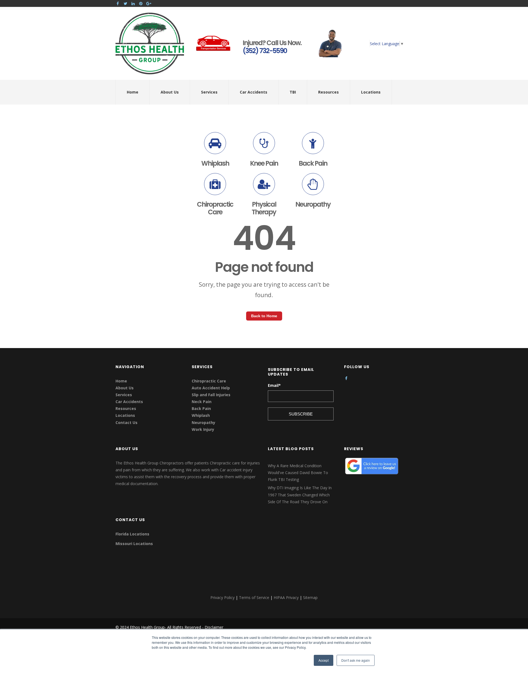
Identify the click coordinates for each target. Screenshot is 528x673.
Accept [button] (323, 660)
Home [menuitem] (132, 92)
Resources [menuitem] (328, 92)
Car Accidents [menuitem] (253, 92)
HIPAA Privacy (286, 597)
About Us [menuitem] (170, 92)
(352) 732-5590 (265, 50)
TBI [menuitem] (293, 92)
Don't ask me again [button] (355, 660)
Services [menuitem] (209, 92)
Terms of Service (254, 597)
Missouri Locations (134, 543)
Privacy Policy (222, 597)
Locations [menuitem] (371, 92)
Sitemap (310, 597)
